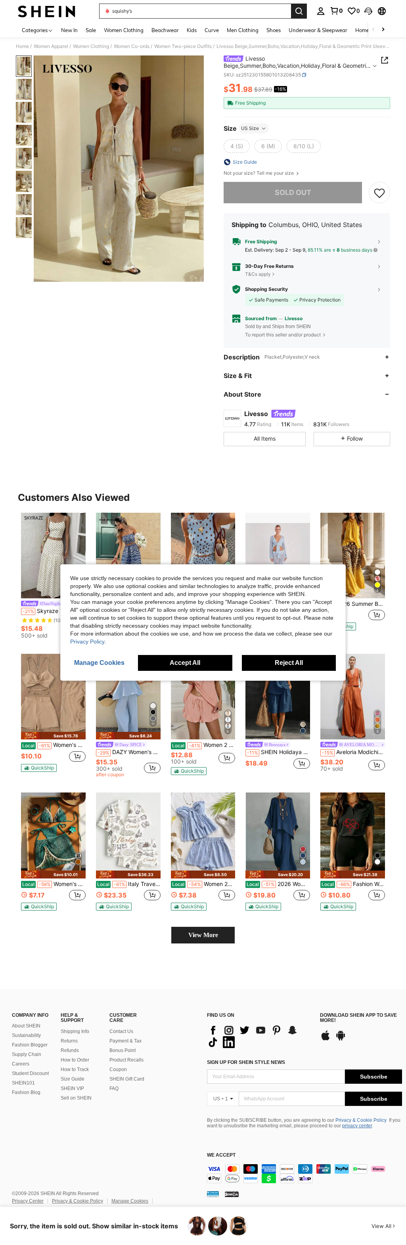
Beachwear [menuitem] (165, 30)
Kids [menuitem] (192, 30)
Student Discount (30, 1073)
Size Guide (72, 1079)
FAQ (114, 1088)
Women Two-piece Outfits (183, 46)
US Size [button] (250, 128)
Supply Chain (26, 1054)
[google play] (340, 1039)
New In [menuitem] (69, 30)
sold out (293, 192)
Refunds (70, 1050)
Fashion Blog (26, 1092)
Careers (20, 1064)
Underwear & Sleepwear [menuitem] (318, 30)
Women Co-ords (131, 46)
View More (203, 935)
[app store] (325, 1039)
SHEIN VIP (72, 1088)
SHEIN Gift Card (126, 1079)
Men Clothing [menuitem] (243, 30)
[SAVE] (379, 192)
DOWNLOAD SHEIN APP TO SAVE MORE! (358, 1018)
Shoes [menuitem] (273, 30)
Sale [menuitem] (91, 30)
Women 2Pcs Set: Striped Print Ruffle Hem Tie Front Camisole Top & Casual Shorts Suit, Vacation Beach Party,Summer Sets (204, 884)
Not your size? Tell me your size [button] (259, 173)
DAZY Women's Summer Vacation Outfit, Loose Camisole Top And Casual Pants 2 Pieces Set (129, 752)
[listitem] (53, 577)
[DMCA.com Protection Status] (232, 1193)
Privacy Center (28, 1201)
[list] (259, 1036)
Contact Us (121, 1031)
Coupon (118, 1069)
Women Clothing (91, 46)
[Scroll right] (383, 30)
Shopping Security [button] (266, 289)
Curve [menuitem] (212, 30)
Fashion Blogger (30, 1045)
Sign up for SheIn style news (246, 1062)
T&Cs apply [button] (258, 274)
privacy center (357, 1126)
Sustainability (26, 1035)
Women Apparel (51, 46)
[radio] (237, 146)
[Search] (299, 11)
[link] (336, 10)
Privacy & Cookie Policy (361, 1120)
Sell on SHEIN (76, 1098)
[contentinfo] (304, 1173)
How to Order (75, 1060)
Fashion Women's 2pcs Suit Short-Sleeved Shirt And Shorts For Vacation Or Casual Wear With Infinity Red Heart (353, 884)
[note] (53, 735)
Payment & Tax (125, 1041)
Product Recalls (126, 1060)
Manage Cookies (129, 1201)
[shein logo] (46, 11)
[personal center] (321, 11)
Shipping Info (75, 1031)
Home (22, 46)
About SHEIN (26, 1026)
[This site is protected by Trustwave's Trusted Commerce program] (213, 1193)
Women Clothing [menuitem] (124, 30)
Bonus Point (122, 1050)
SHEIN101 (23, 1083)
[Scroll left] (373, 30)
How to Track (75, 1069)
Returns (69, 1041)
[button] (368, 11)
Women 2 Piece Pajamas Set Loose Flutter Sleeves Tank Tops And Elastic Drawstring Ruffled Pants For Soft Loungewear (204, 745)
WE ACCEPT (221, 1155)
